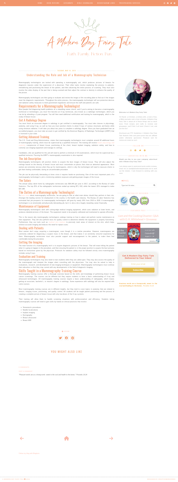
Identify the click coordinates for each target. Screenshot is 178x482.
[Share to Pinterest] (72, 338)
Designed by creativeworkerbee (161, 479)
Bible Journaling (85, 3)
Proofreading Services (129, 3)
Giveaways (68, 3)
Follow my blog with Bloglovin (29, 453)
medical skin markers (57, 222)
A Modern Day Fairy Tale (13, 479)
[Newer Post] (22, 439)
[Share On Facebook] (66, 338)
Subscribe (138, 270)
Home (40, 3)
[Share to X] (60, 338)
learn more (25, 195)
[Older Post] (111, 439)
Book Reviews (53, 3)
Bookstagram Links (106, 3)
